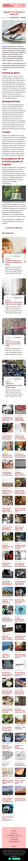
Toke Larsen (17, 256)
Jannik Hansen (17, 379)
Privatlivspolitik (16, 858)
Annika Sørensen (15, 17)
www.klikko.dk (15, 841)
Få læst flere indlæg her (14, 228)
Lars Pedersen (17, 337)
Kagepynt (23, 17)
